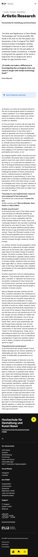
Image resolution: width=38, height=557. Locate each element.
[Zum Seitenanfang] (33, 419)
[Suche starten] (19, 552)
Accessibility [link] (5, 546)
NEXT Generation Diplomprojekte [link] (14, 464)
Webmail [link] (5, 509)
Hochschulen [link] (6, 486)
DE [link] (35, 3)
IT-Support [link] (6, 504)
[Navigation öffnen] (25, 552)
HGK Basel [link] (6, 450)
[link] (8, 3)
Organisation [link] (6, 484)
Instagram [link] (5, 473)
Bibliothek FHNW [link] (8, 491)
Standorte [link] (5, 488)
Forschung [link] (5, 457)
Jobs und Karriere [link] (8, 493)
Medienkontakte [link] (8, 495)
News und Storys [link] (8, 459)
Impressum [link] (5, 544)
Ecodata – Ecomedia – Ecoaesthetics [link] (15, 12)
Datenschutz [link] (5, 542)
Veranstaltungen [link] (8, 462)
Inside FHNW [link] (7, 506)
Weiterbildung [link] (7, 455)
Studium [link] (5, 452)
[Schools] (13, 552)
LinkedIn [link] (5, 475)
